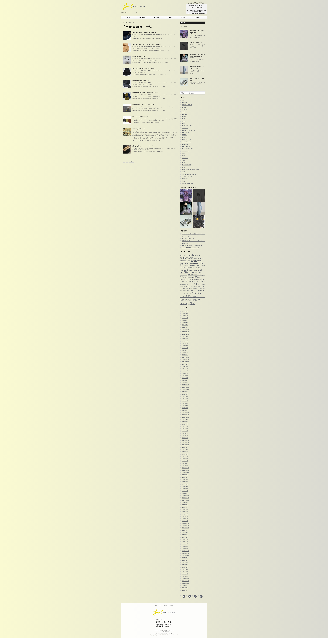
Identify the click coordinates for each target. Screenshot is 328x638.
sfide (147, 134)
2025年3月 (185, 350)
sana (183, 155)
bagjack (184, 102)
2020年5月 (185, 484)
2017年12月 (185, 551)
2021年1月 (185, 465)
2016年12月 (185, 578)
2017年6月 (185, 565)
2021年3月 (185, 461)
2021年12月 (185, 440)
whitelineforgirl (150, 135)
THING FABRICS (165, 131)
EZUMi (184, 116)
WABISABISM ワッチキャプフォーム (144, 68)
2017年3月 (185, 571)
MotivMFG (185, 128)
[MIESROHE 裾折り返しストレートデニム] (199, 208)
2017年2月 (185, 574)
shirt (150, 134)
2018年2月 (185, 546)
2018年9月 (185, 530)
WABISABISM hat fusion (140, 117)
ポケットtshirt (161, 137)
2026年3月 (185, 322)
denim (168, 132)
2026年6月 (185, 315)
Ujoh (171, 131)
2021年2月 (185, 463)
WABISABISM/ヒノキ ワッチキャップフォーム (147, 44)
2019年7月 (185, 507)
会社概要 (171, 605)
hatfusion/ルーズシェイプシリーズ (143, 105)
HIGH (183, 119)
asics (183, 100)
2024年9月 (185, 364)
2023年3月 (185, 405)
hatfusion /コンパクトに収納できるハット (145, 93)
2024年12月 (185, 357)
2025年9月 (185, 336)
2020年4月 (185, 486)
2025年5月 (185, 345)
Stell (183, 162)
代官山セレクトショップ (150, 48)
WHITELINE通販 (191, 277)
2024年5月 (185, 373)
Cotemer (154, 131)
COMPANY (197, 17)
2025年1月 (185, 355)
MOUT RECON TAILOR (188, 130)
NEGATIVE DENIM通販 (189, 265)
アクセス (165, 605)
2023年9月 (185, 392)
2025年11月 (185, 332)
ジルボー (154, 137)
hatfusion (158, 58)
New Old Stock (186, 139)
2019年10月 (185, 500)
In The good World (138, 129)
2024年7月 (185, 368)
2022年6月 (185, 426)
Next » (131, 161)
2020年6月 (185, 482)
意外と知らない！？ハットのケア (142, 146)
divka (183, 112)
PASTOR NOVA (186, 146)
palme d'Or (198, 265)
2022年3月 (185, 433)
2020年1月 (185, 493)
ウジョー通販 (198, 281)
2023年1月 (185, 410)
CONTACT (183, 17)
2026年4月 (185, 320)
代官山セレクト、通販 (138, 48)
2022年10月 (185, 417)
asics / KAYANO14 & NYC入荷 (190, 248)
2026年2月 (185, 325)
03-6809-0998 (196, 2)
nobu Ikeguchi (186, 142)
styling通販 (184, 270)
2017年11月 (185, 553)
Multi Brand (145, 34)
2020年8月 (185, 477)
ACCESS (170, 17)
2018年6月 (185, 537)
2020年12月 (185, 468)
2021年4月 (185, 458)
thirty (172, 134)
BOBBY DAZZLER (146, 131)
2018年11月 (185, 525)
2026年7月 (185, 313)
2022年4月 (185, 431)
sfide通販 (188, 268)
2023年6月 (185, 398)
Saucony (143, 134)
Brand (184, 107)
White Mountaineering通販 (195, 279)
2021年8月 (185, 449)
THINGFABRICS (166, 134)
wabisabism (159, 34)
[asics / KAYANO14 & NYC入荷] (186, 221)
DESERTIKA (174, 132)
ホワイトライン (191, 290)
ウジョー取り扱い (186, 281)
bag (146, 132)
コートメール (137, 137)
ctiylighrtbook (156, 132)
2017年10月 (185, 555)
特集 (141, 132)
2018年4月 (185, 541)
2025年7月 (185, 341)
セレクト (165, 34)
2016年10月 (185, 583)
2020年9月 (185, 475)
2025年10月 (185, 334)
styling (160, 134)
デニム (199, 284)
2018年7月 (185, 535)
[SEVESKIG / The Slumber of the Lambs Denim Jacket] (186, 208)
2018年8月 (185, 532)
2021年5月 (185, 456)
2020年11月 (185, 470)
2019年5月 (185, 512)
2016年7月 (185, 590)
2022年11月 (185, 415)
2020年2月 (185, 491)
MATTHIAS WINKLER (188, 125)
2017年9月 (185, 558)
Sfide (183, 160)
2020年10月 (185, 472)
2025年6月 (185, 343)
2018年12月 (185, 523)
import (139, 134)
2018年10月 (185, 528)
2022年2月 (185, 435)
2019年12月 (185, 495)
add (143, 132)
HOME (128, 17)
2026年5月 (185, 318)
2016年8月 (185, 588)
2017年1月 (185, 576)
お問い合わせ (158, 605)
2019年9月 (185, 502)
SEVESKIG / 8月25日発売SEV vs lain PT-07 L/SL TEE (197, 32)
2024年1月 (185, 382)
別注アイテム (135, 132)
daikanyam (164, 132)
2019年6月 (185, 509)
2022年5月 (185, 428)
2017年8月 (185, 560)
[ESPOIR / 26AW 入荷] (199, 195)
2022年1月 (185, 438)
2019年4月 (185, 514)
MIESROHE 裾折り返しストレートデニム (197, 67)
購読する (184, 22)
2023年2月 (185, 408)
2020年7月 (185, 479)
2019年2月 (185, 518)
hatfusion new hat (138, 56)
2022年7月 (185, 424)
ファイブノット (173, 107)
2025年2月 (185, 352)
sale (183, 153)
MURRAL (184, 135)
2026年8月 (185, 311)
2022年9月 (185, 419)
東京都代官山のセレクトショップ (164, 619)
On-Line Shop (142, 17)
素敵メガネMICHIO (187, 183)
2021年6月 (185, 454)
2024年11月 (185, 359)
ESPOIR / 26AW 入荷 (196, 42)
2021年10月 (185, 445)
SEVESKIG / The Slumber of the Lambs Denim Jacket (197, 56)
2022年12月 (185, 412)
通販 (158, 48)
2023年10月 (185, 389)
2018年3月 (185, 544)
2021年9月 (185, 447)
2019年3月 (185, 516)
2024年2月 (185, 380)
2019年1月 (185, 521)
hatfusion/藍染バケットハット (142, 81)
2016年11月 (185, 581)
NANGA (184, 137)
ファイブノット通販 (190, 288)
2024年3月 (185, 378)
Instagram (156, 17)
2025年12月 (185, 329)
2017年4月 (185, 569)
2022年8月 (185, 422)
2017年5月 (185, 567)
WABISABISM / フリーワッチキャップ (144, 32)
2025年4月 (185, 348)
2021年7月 (185, 452)
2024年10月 (185, 362)
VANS (174, 131)
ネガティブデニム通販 (195, 286)
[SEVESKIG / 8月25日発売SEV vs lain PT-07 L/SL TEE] (186, 195)
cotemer (150, 132)
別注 (160, 138)
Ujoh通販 (184, 272)
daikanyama (152, 34)
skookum (155, 134)
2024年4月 (185, 375)
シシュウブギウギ (187, 176)
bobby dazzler (185, 255)
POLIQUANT (185, 151)
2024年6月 (185, 371)
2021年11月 (185, 442)
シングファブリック (146, 137)
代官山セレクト (172, 46)
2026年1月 (185, 327)
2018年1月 (185, 548)
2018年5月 (185, 539)
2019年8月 (185, 505)
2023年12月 (185, 385)
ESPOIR (159, 131)
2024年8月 (185, 366)
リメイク (167, 137)
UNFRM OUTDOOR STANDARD (191, 169)
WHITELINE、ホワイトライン (162, 135)
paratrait (185, 144)
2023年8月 (185, 394)
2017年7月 (185, 562)
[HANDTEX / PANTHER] (199, 221)
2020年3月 (185, 488)
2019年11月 (185, 498)
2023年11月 (185, 387)
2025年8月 (185, 339)
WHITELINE (142, 135)
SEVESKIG (185, 158)
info (183, 123)
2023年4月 (185, 403)
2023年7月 (185, 396)
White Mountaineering (189, 174)
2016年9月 (185, 585)
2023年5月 (185, 401)
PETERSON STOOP (187, 149)
